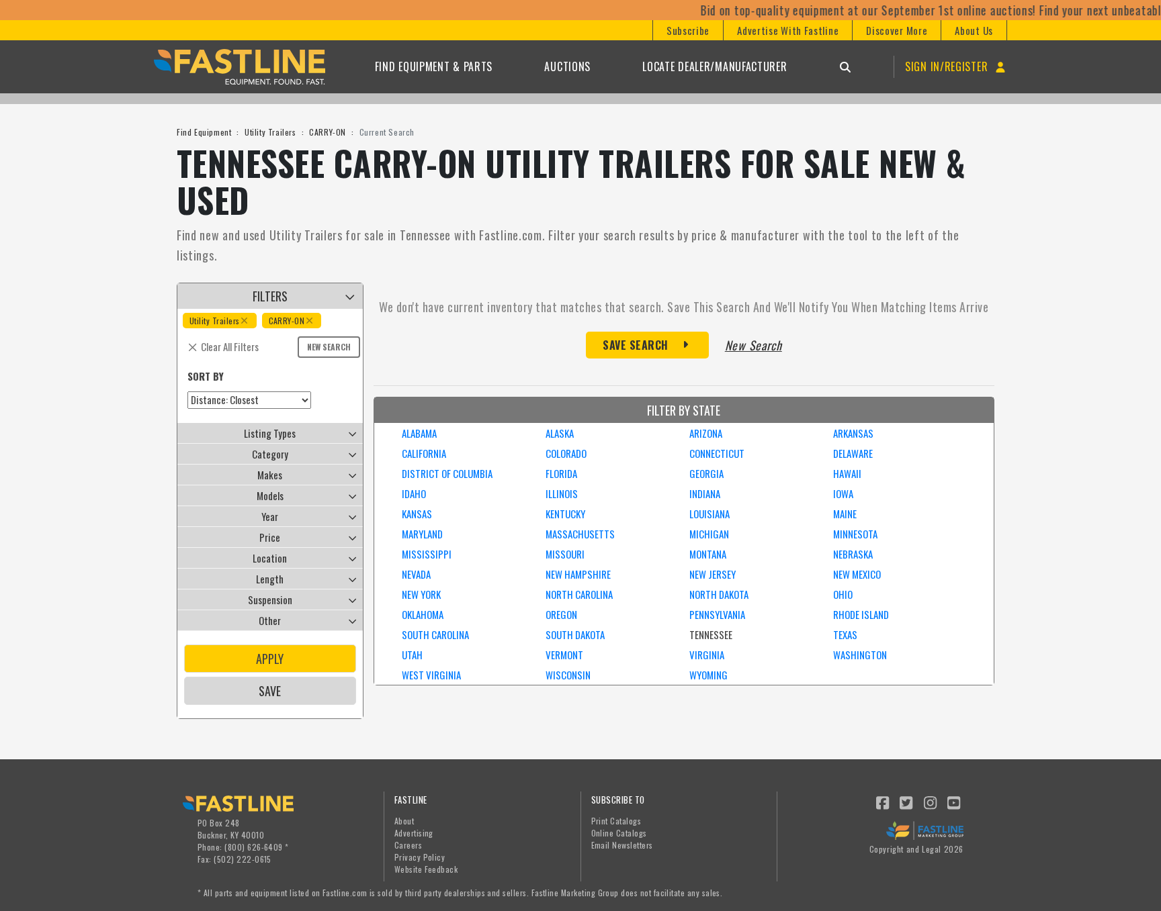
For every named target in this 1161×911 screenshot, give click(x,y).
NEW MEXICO (857, 574)
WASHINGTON (860, 654)
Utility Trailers (270, 132)
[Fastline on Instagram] (930, 801)
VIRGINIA (706, 654)
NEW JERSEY (712, 574)
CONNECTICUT (716, 453)
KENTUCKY (565, 513)
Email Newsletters (622, 845)
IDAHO (414, 493)
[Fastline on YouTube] (954, 801)
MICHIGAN (709, 533)
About (404, 820)
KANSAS (417, 513)
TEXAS (845, 634)
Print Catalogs (616, 820)
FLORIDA (561, 473)
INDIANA (704, 493)
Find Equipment (204, 132)
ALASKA (560, 433)
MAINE (845, 513)
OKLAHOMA (422, 614)
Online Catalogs (619, 832)
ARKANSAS (853, 433)
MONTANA (707, 553)
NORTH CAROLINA (579, 594)
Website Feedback (426, 869)
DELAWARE (853, 453)
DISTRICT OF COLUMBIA (447, 473)
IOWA (843, 493)
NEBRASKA (853, 553)
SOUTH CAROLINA (435, 634)
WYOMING (708, 674)
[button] (687, 30)
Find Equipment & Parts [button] (433, 66)
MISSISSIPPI (427, 553)
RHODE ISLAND (861, 614)
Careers (408, 845)
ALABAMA (419, 433)
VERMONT (564, 654)
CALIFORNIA (424, 453)
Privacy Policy (419, 857)
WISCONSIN (568, 674)
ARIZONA (705, 433)
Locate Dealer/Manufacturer (714, 66)
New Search (329, 346)
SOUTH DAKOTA (575, 634)
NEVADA (416, 574)
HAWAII (847, 473)
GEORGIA (706, 473)
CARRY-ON (327, 132)
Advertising (413, 832)
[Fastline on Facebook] (882, 801)
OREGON (561, 614)
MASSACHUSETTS (580, 533)
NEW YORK (421, 594)
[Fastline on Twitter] (907, 801)
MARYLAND (422, 533)
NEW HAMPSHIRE (578, 574)
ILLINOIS (562, 493)
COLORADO (566, 453)
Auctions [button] (567, 66)
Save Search (636, 345)
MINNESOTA (855, 533)
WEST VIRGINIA (431, 674)
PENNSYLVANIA (717, 614)
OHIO (843, 594)
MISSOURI (565, 553)
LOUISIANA (709, 513)
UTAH (412, 654)
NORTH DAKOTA (718, 594)
